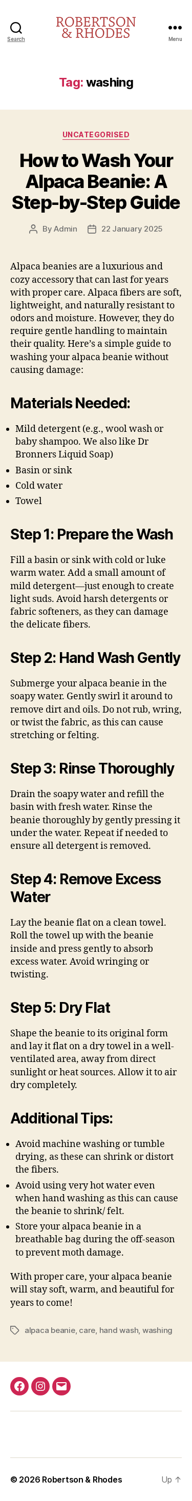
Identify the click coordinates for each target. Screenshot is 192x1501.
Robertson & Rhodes (82, 1479)
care (87, 1330)
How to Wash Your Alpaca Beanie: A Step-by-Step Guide (96, 181)
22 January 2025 (132, 229)
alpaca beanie (50, 1330)
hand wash (119, 1330)
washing (157, 1330)
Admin (65, 229)
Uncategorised (96, 134)
